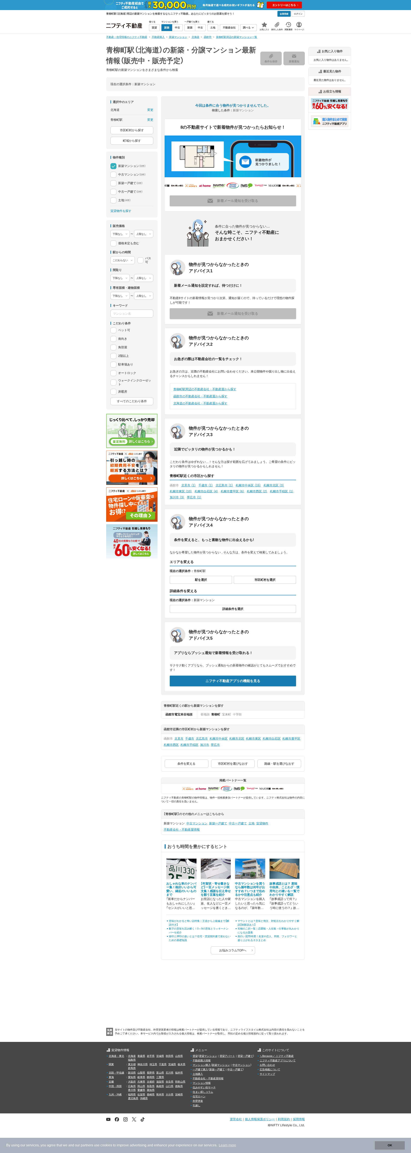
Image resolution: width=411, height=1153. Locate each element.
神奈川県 (142, 1064)
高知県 (151, 1090)
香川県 (132, 1090)
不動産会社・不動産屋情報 (182, 829)
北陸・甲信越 (116, 1072)
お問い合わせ (267, 1065)
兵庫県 (141, 1081)
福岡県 (132, 1094)
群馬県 (132, 1068)
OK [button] (390, 1145)
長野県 (151, 1072)
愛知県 (132, 1077)
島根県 (160, 1086)
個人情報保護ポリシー (260, 1119)
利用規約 (284, 1119)
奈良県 (169, 1081)
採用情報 (299, 1119)
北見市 (188, 485)
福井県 (179, 1072)
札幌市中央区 (248, 485)
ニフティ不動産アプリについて (278, 1060)
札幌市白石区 (206, 491)
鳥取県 (151, 1086)
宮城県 (160, 1056)
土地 (252, 823)
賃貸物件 (262, 823)
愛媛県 (141, 1090)
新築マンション (221, 1065)
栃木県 (181, 1064)
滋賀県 (160, 1081)
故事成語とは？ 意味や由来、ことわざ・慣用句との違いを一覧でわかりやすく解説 (284, 889)
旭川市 (177, 497)
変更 (150, 110)
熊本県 (160, 1094)
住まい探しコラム (203, 1091)
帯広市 (194, 497)
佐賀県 (141, 1094)
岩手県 (151, 1056)
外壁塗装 (198, 1100)
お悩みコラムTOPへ (232, 950)
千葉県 (163, 1064)
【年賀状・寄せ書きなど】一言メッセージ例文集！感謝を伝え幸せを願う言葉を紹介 (216, 889)
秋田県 (169, 1056)
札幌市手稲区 (281, 491)
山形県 (179, 1056)
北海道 (132, 1056)
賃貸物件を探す (120, 211)
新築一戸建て (218, 823)
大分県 (169, 1094)
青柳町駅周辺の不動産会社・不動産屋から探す (204, 389)
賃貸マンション (208, 1056)
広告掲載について (270, 1069)
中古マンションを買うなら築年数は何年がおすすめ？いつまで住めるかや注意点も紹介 (250, 889)
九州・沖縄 (115, 1094)
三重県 (160, 1077)
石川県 (169, 1072)
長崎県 (151, 1094)
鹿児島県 (133, 1098)
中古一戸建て (238, 823)
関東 (111, 1064)
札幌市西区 (257, 491)
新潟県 (132, 1072)
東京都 (132, 1064)
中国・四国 (115, 1086)
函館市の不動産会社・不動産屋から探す (200, 396)
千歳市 (205, 485)
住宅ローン (199, 1096)
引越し (196, 1105)
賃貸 (195, 1056)
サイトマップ (267, 1074)
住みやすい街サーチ (204, 1087)
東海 (111, 1077)
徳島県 (179, 1086)
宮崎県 (179, 1094)
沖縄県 (144, 1098)
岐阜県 (141, 1077)
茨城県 (172, 1064)
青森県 (141, 1056)
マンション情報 (202, 1082)
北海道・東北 (116, 1056)
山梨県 (141, 1072)
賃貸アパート (227, 1056)
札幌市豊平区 (232, 491)
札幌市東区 (181, 491)
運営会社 (236, 1119)
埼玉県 (153, 1064)
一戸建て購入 (200, 1069)
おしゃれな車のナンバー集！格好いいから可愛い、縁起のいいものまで (181, 889)
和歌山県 (180, 1081)
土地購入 (198, 1074)
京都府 (151, 1081)
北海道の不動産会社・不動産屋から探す (200, 403)
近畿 (111, 1081)
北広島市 (224, 485)
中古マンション (196, 823)
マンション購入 (202, 1065)
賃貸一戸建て (245, 1056)
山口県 (169, 1086)
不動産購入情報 (202, 1060)
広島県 (132, 1086)
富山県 (160, 1072)
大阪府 (132, 1081)
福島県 (132, 1059)
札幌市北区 (274, 485)
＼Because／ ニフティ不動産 (277, 1056)
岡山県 (141, 1086)
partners (87, 1145)
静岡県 (151, 1077)
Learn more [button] (227, 1145)
